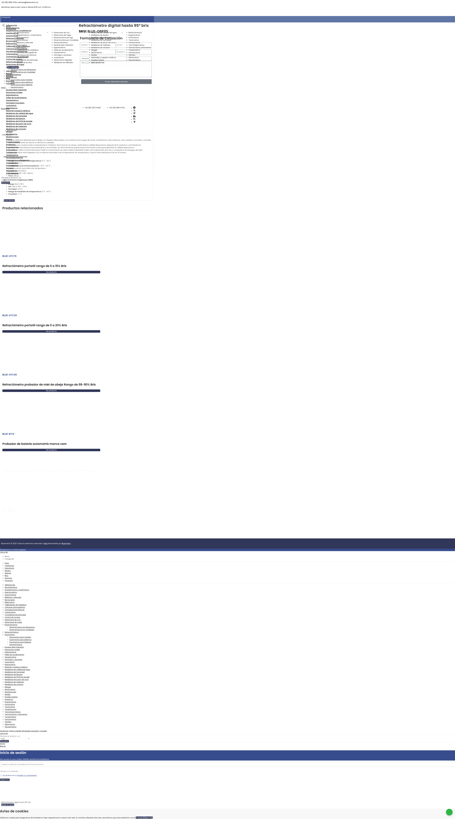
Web (45, 543)
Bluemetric (66, 543)
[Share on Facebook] (134, 108)
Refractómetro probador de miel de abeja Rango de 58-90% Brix (49, 384)
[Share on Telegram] (134, 122)
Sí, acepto (140, 818)
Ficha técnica (9, 200)
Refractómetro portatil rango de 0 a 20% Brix (34, 325)
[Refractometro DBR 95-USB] (39, 25)
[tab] (80, 130)
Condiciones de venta (48, 537)
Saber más (148, 818)
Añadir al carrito (7, 805)
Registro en (5, 780)
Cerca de (4, 552)
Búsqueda (4, 741)
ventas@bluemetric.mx (11, 518)
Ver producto (51, 272)
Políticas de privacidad (28, 537)
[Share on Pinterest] (134, 114)
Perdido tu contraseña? (27, 775)
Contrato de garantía (10, 537)
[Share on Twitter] (134, 111)
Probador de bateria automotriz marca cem (34, 444)
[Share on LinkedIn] (134, 116)
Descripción (12, 130)
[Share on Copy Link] (134, 119)
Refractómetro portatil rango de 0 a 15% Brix (34, 266)
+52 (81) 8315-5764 (9, 522)
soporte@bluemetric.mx (11, 515)
